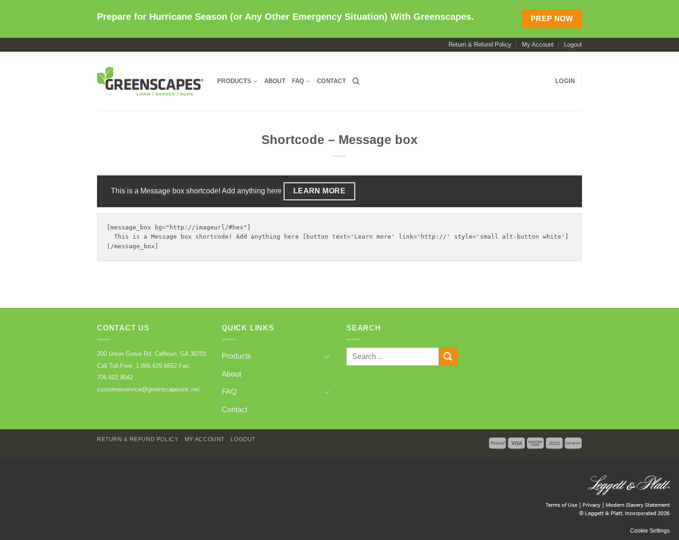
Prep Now (552, 19)
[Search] (355, 81)
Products (234, 81)
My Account (538, 44)
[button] (565, 81)
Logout (573, 44)
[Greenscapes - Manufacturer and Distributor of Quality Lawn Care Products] (150, 81)
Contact (331, 81)
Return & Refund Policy (480, 44)
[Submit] (448, 357)
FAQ (298, 81)
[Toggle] (327, 356)
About (274, 81)
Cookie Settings (650, 531)
